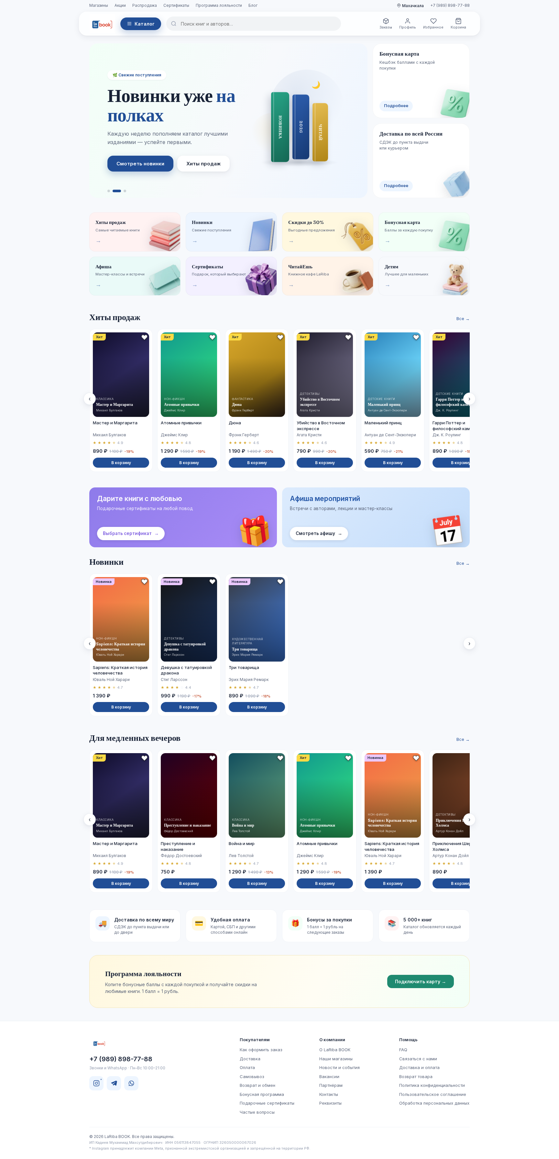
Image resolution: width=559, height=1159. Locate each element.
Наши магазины (336, 1058)
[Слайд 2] (117, 191)
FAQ (403, 1049)
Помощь (408, 1039)
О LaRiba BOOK (334, 1049)
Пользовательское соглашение (432, 1094)
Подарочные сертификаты (267, 1103)
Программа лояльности (219, 5)
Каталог (145, 24)
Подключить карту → (420, 981)
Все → (463, 318)
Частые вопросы (257, 1112)
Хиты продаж (203, 164)
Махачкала (413, 5)
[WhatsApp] (131, 1083)
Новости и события (339, 1067)
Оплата (247, 1067)
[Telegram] (114, 1083)
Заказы (385, 27)
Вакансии (329, 1076)
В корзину (121, 462)
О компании (332, 1039)
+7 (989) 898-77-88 (450, 5)
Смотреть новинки (140, 164)
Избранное (433, 27)
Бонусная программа (262, 1094)
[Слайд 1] (108, 191)
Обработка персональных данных (434, 1103)
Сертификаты (176, 5)
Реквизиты (330, 1103)
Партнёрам (331, 1085)
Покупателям (255, 1039)
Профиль (407, 27)
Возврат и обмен (257, 1085)
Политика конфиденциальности (432, 1085)
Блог (253, 5)
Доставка (250, 1058)
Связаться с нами (418, 1058)
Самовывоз (252, 1076)
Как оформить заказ (261, 1049)
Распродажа (144, 5)
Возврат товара (416, 1076)
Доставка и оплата (419, 1067)
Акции (120, 5)
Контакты (328, 1094)
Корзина (458, 27)
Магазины (98, 5)
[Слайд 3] (125, 191)
